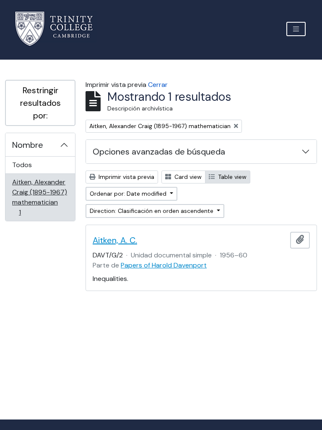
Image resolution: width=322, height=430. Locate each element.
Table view (231, 177)
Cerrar (158, 84)
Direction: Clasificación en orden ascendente (152, 211)
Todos (22, 164)
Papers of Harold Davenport (164, 265)
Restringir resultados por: (40, 103)
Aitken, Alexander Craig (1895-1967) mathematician (39, 197)
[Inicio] (59, 29)
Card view (187, 177)
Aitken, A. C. (115, 240)
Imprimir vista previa (125, 177)
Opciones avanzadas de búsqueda (159, 151)
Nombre (27, 144)
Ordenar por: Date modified (129, 193)
